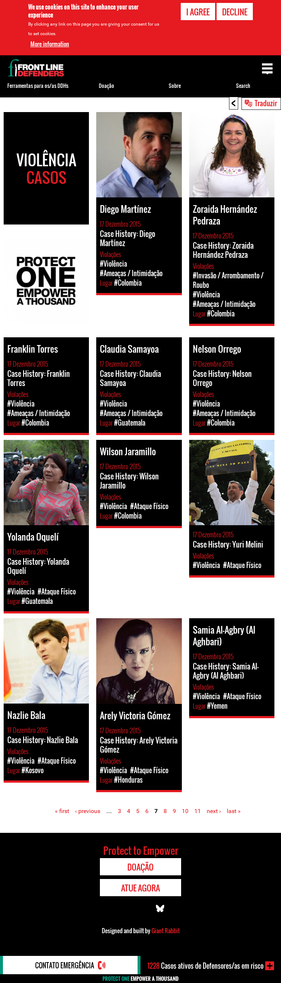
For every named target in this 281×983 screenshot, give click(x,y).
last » (234, 811)
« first (62, 811)
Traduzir (266, 103)
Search (243, 85)
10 (185, 811)
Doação (106, 85)
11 (197, 811)
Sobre (175, 85)
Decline (234, 12)
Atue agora (140, 888)
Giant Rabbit (165, 930)
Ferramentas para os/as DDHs (37, 85)
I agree (198, 12)
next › (214, 811)
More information (49, 44)
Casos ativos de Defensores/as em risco (205, 966)
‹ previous (87, 811)
